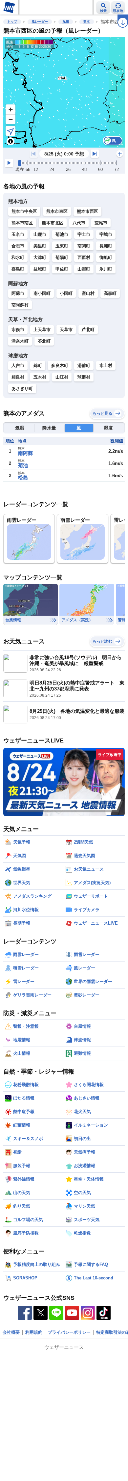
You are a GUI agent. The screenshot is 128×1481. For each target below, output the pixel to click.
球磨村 (83, 377)
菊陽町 (61, 257)
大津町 (39, 257)
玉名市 (17, 234)
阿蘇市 (17, 293)
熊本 (86, 21)
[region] (64, 92)
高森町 (110, 293)
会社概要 (11, 1332)
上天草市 (42, 329)
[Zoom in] (10, 109)
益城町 (39, 268)
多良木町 (59, 365)
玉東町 (61, 245)
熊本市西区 (87, 211)
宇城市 (105, 234)
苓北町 (44, 341)
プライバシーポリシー (69, 1332)
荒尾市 (101, 222)
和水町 (17, 257)
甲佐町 (61, 268)
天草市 (66, 329)
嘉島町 (17, 268)
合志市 (17, 245)
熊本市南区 (22, 222)
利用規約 (33, 1332)
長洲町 (105, 245)
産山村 (88, 293)
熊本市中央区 (24, 211)
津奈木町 (20, 341)
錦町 (37, 365)
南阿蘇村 (20, 304)
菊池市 (61, 234)
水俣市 (17, 329)
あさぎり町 (22, 388)
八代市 (79, 222)
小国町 (66, 293)
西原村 (83, 257)
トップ (12, 21)
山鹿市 (39, 234)
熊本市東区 (57, 211)
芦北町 (88, 329)
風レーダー (40, 21)
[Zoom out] (10, 119)
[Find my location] (10, 131)
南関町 (83, 245)
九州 (65, 21)
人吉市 (17, 365)
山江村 (61, 377)
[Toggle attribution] (10, 141)
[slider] (19, 163)
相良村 (17, 377)
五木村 (39, 377)
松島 (23, 477)
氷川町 (105, 268)
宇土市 (83, 234)
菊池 (23, 465)
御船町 (105, 257)
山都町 (83, 268)
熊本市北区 (52, 222)
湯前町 (83, 365)
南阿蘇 (25, 453)
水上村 (105, 365)
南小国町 (42, 293)
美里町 (39, 245)
